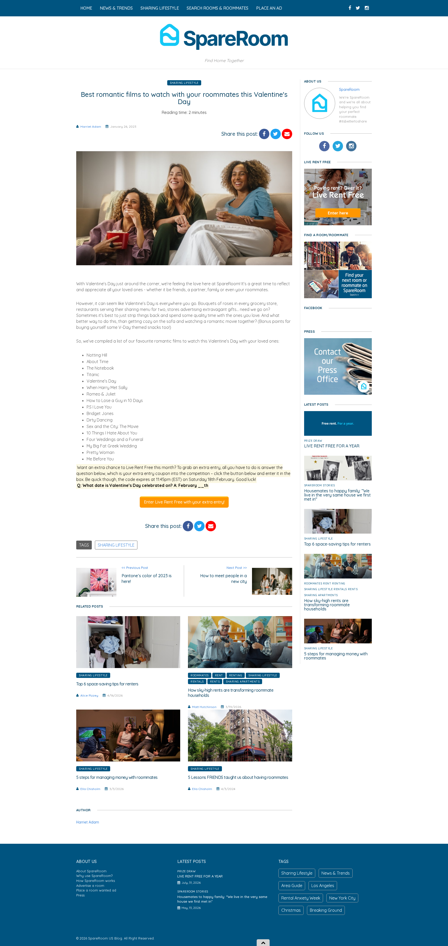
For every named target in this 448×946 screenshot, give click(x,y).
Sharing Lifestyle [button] (160, 8)
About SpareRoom (91, 871)
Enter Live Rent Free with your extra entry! (184, 502)
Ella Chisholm (90, 789)
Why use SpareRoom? (94, 876)
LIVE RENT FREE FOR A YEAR (331, 445)
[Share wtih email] (287, 134)
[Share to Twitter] (275, 134)
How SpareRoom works (95, 881)
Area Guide (291, 885)
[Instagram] (351, 146)
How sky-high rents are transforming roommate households (327, 604)
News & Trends (335, 873)
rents (215, 681)
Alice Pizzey (89, 695)
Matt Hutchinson (204, 707)
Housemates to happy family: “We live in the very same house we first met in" (337, 495)
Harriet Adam (90, 126)
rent (219, 675)
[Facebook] (324, 146)
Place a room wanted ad (96, 890)
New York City (342, 898)
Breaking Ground (326, 910)
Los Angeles (322, 885)
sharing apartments (243, 681)
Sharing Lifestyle (184, 83)
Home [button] (86, 8)
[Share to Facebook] (264, 134)
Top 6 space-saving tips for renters (337, 544)
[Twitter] (338, 146)
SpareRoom (349, 89)
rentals (197, 681)
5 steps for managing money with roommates (336, 656)
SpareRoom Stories (319, 485)
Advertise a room (90, 885)
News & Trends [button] (116, 8)
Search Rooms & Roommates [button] (217, 8)
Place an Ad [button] (269, 8)
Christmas (291, 910)
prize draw (313, 441)
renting (235, 675)
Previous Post (147, 575)
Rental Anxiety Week (300, 898)
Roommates (200, 675)
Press (80, 895)
